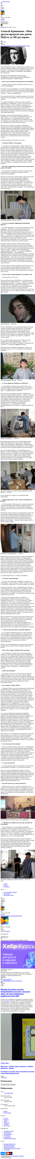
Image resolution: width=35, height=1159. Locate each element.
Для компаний (8, 1134)
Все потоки (6, 1)
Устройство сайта (9, 1131)
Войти (5, 1111)
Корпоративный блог (10, 1144)
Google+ (20, 915)
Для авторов (7, 1132)
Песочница (7, 1125)
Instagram (15, 915)
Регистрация (7, 1112)
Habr (9, 1157)
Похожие (13, 1084)
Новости (6, 1119)
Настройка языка (5, 1156)
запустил (8, 1000)
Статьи (6, 1118)
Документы (7, 1135)
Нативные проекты (9, 1147)
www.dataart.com (8, 1093)
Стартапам (7, 1150)
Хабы (5, 1121)
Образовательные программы (12, 1148)
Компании (7, 1122)
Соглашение (7, 1137)
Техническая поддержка (17, 1156)
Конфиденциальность (10, 1138)
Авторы (6, 1124)
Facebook (3, 915)
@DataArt (7, 931)
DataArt (3, 27)
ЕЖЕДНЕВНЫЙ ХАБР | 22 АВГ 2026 (11, 981)
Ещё (5, 1077)
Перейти (3, 977)
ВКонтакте (10, 915)
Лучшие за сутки (5, 1084)
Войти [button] (2, 10)
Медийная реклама (9, 1145)
